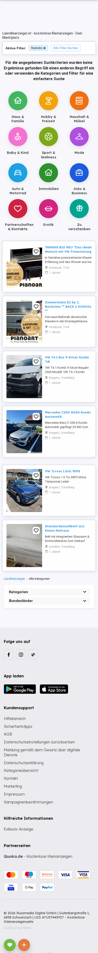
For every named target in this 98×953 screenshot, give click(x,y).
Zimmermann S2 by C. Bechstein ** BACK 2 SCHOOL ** (68, 306)
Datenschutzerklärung (24, 762)
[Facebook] (8, 654)
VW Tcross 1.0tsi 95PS (62, 471)
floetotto (36, 48)
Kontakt (11, 778)
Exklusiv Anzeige (18, 829)
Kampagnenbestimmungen (28, 802)
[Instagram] (20, 654)
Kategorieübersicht (21, 770)
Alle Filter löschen (65, 48)
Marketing (13, 786)
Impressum (14, 794)
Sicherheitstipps (18, 726)
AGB (8, 734)
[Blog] (33, 654)
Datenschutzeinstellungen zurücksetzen (39, 742)
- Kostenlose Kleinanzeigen (38, 856)
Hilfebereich (15, 718)
